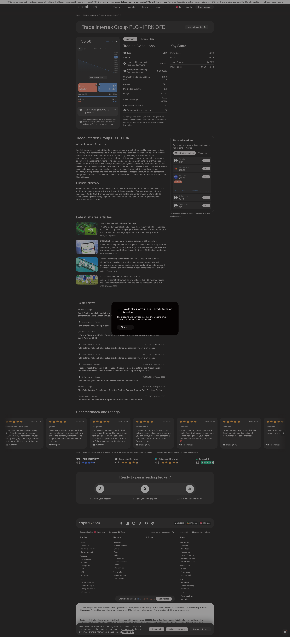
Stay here (125, 327)
